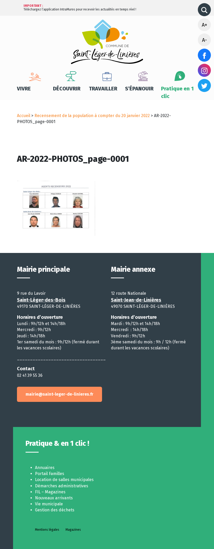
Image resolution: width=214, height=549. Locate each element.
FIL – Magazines (50, 491)
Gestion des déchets (54, 509)
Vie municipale (49, 503)
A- (204, 40)
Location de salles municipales (64, 479)
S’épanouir (139, 88)
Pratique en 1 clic (177, 92)
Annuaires (45, 467)
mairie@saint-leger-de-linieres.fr (59, 394)
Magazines (73, 529)
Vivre (24, 88)
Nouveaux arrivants (54, 497)
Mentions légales (47, 529)
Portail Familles (49, 473)
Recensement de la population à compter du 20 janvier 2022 (92, 115)
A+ (204, 25)
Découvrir (66, 88)
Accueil (23, 115)
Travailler (103, 88)
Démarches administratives (61, 485)
